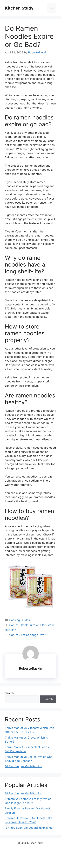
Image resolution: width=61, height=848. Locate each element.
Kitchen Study (19, 8)
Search (9, 693)
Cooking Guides (19, 620)
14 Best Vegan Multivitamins (23, 766)
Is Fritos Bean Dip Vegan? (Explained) (29, 827)
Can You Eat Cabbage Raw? (27, 635)
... (31, 673)
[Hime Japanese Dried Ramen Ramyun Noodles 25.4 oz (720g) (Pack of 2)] (30, 586)
